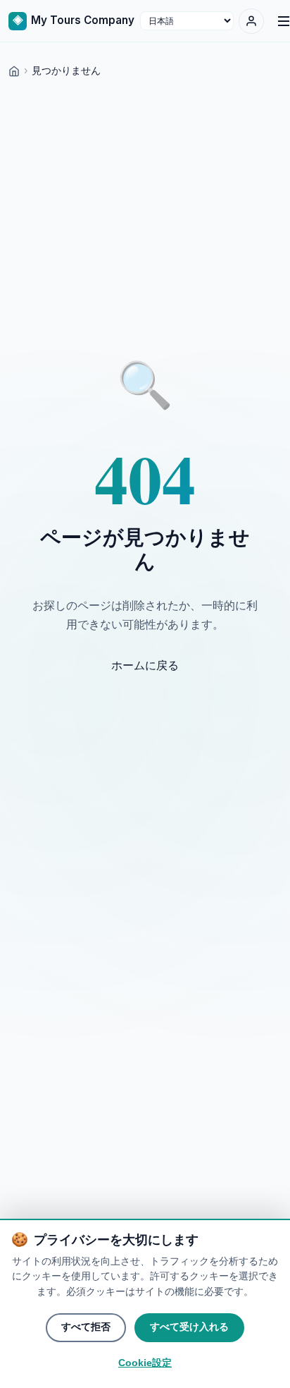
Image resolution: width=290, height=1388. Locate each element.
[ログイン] (251, 21)
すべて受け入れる (189, 1327)
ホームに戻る (145, 665)
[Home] (14, 70)
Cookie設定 (145, 1363)
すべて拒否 (86, 1327)
